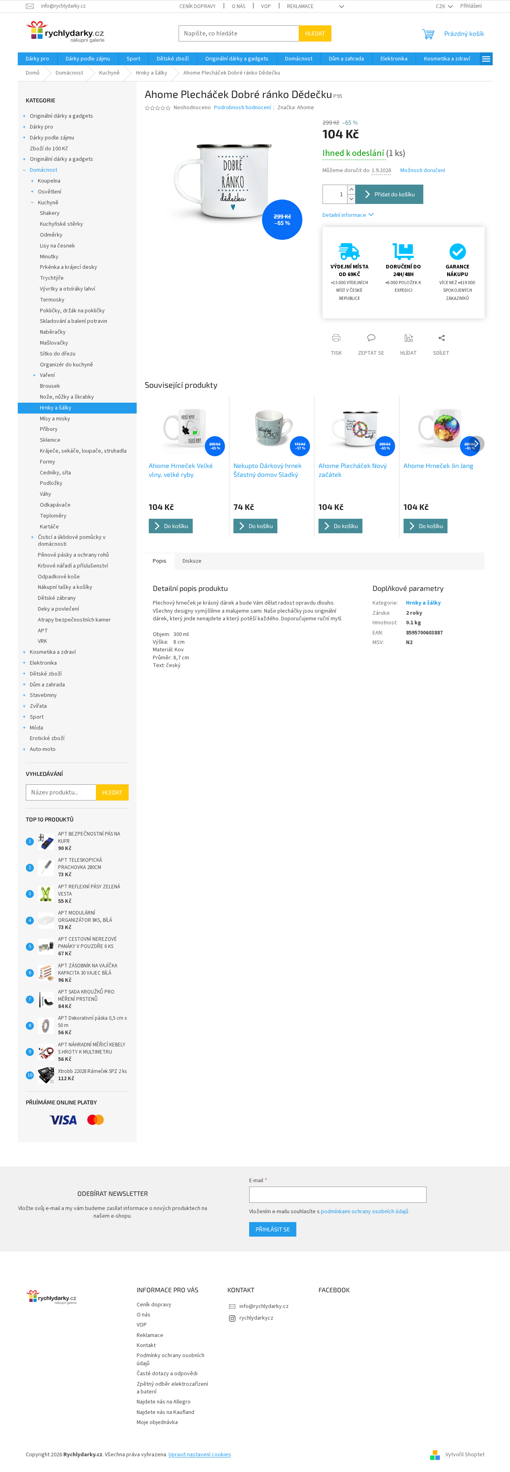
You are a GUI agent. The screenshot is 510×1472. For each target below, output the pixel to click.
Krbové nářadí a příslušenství (73, 566)
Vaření (47, 375)
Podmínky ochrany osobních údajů (170, 1359)
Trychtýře (52, 278)
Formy (47, 462)
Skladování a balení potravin (73, 321)
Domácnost (43, 170)
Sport (37, 717)
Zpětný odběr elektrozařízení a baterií (172, 1388)
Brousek (50, 386)
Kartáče (49, 527)
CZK (441, 6)
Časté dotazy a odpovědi (167, 1374)
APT (43, 631)
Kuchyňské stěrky (61, 224)
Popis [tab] (160, 561)
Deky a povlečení (58, 609)
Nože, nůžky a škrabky (67, 397)
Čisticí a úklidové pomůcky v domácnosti (72, 540)
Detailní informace (344, 215)
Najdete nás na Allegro (164, 1402)
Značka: (295, 108)
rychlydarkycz (256, 1318)
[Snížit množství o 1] (351, 199)
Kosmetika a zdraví (53, 652)
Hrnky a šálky (55, 408)
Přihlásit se (273, 1229)
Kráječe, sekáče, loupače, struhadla (83, 451)
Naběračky (53, 332)
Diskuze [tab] (192, 561)
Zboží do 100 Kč (49, 149)
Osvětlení (49, 192)
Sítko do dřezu (57, 354)
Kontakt (146, 1345)
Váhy (45, 494)
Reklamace (300, 6)
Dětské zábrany (57, 598)
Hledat (315, 33)
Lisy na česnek (57, 246)
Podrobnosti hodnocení (242, 108)
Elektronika (43, 663)
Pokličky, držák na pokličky (72, 311)
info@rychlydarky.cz (264, 1306)
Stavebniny (43, 695)
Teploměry (53, 516)
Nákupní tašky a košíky (65, 587)
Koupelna (49, 181)
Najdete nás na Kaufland (165, 1412)
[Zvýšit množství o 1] (351, 189)
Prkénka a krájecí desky (68, 267)
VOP (266, 6)
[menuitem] (37, 58)
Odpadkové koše (59, 577)
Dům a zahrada (47, 685)
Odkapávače (55, 505)
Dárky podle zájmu (52, 138)
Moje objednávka (157, 1422)
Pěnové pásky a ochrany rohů (73, 555)
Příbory (49, 429)
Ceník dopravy (197, 6)
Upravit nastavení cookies (200, 1455)
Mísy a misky (55, 419)
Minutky (49, 257)
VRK (42, 641)
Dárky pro (41, 127)
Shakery (50, 213)
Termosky (52, 300)
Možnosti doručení (422, 171)
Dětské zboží (46, 674)
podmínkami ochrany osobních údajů (364, 1212)
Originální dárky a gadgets (61, 116)
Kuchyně (48, 203)
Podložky (51, 483)
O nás (238, 6)
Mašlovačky (54, 343)
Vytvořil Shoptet (465, 1455)
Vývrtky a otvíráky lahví (67, 289)
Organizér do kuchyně (66, 365)
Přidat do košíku (395, 194)
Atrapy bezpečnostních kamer (74, 620)
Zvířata (38, 706)
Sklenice (50, 440)
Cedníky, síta (55, 473)
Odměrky (51, 235)
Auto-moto (43, 749)
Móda (36, 728)
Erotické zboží (47, 738)
